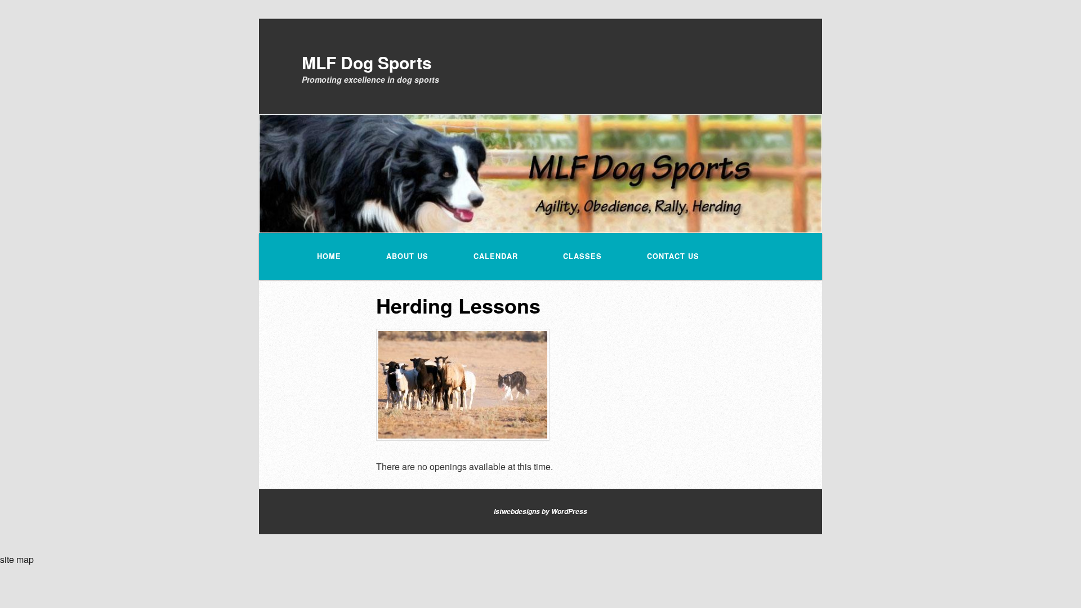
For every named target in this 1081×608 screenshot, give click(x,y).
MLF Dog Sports (367, 62)
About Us (407, 256)
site (7, 559)
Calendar (496, 256)
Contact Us (673, 256)
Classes (582, 256)
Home (329, 256)
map (25, 559)
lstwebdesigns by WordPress (540, 511)
